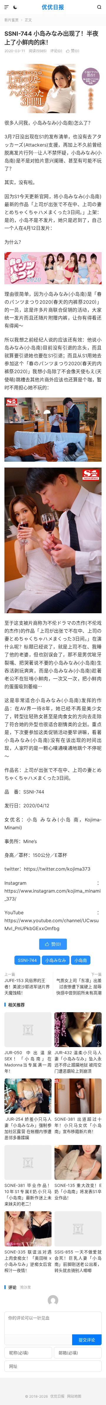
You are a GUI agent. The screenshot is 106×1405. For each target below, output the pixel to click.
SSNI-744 (27, 960)
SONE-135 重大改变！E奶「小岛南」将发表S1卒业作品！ (78, 1191)
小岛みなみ (55, 960)
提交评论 (87, 1339)
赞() (72, 51)
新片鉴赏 (11, 20)
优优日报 (53, 7)
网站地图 (74, 1396)
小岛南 (80, 960)
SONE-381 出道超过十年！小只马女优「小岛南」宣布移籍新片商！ (78, 1125)
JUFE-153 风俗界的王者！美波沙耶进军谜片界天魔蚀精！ (27, 986)
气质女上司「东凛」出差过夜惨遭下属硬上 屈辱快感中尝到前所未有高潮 (79, 986)
